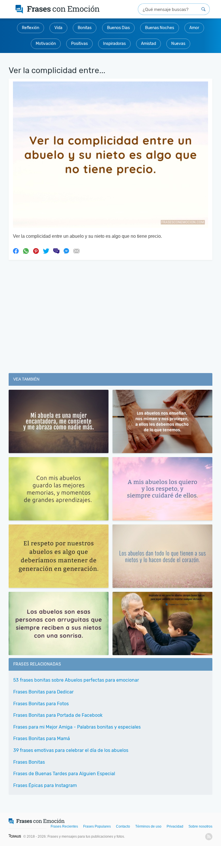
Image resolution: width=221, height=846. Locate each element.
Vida (58, 27)
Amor (194, 27)
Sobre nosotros (200, 826)
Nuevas (178, 43)
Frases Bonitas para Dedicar (43, 692)
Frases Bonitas (29, 762)
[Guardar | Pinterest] (36, 250)
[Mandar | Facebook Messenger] (66, 250)
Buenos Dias (118, 27)
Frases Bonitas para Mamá (41, 738)
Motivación (46, 43)
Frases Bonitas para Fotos (41, 703)
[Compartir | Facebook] (16, 250)
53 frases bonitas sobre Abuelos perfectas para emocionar (76, 680)
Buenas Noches (159, 27)
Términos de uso (148, 826)
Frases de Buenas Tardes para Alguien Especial (64, 773)
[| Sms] (56, 250)
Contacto (123, 826)
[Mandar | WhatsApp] (26, 250)
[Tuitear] (46, 250)
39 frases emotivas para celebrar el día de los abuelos (70, 750)
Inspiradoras (114, 43)
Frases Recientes (64, 826)
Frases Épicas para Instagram (45, 785)
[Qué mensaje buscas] (203, 9)
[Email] (76, 250)
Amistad (148, 43)
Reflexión (30, 27)
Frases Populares (97, 826)
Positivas (79, 43)
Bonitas (85, 27)
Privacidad (175, 826)
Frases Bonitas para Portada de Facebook (57, 715)
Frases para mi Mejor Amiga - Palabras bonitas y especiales (77, 727)
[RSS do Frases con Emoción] (208, 836)
